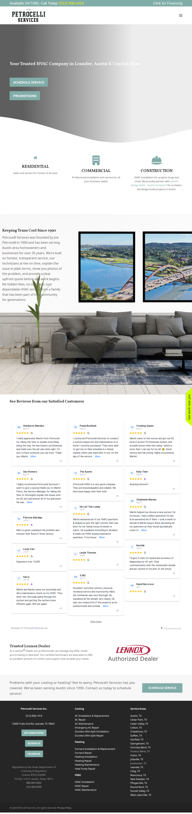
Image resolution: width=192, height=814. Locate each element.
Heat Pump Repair (85, 768)
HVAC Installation (84, 782)
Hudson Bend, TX (140, 751)
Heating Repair (83, 760)
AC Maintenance (84, 723)
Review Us (34, 743)
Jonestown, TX (138, 763)
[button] (180, 15)
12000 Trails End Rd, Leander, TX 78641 (33, 723)
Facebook (33, 754)
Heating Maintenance (87, 764)
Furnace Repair (83, 752)
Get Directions (34, 733)
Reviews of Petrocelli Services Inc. (29, 628)
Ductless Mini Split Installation (92, 731)
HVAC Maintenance (85, 790)
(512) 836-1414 (71, 3)
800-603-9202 (33, 782)
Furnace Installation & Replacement (95, 749)
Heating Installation (86, 756)
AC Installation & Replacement (92, 715)
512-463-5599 (33, 787)
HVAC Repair (82, 786)
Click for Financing (167, 3)
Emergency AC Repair (87, 727)
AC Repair (80, 719)
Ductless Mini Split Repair (89, 735)
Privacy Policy (64, 807)
